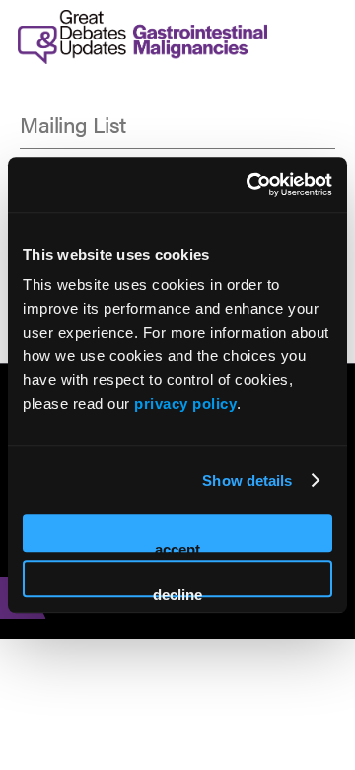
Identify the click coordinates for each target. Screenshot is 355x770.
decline (177, 591)
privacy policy (185, 403)
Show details (247, 480)
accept (177, 546)
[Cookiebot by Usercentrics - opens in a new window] (250, 184)
